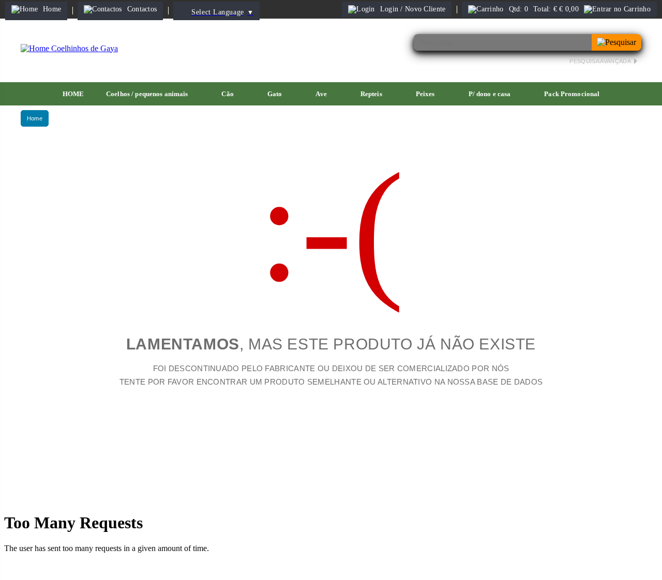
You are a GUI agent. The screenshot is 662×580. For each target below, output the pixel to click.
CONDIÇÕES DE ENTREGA (487, 491)
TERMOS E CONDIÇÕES (281, 491)
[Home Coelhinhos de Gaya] (69, 48)
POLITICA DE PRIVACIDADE (177, 491)
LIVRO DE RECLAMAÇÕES (382, 491)
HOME (73, 94)
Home (34, 118)
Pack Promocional (571, 94)
